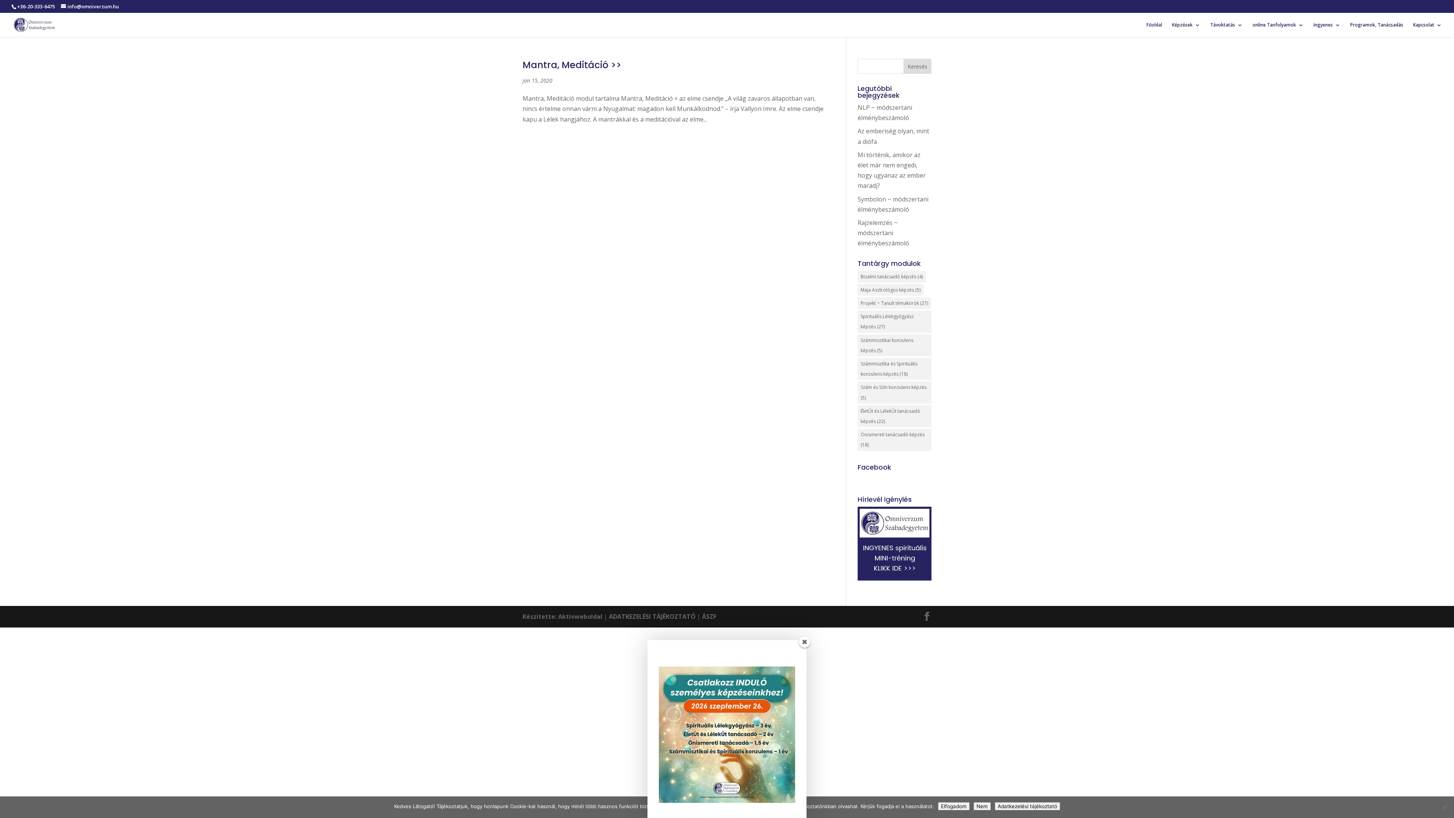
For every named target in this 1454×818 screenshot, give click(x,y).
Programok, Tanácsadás (1376, 25)
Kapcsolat (1423, 25)
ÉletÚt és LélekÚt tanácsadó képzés (890, 416)
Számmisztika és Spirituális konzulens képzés (889, 369)
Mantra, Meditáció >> (572, 65)
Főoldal (1154, 25)
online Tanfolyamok (1274, 25)
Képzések (1182, 25)
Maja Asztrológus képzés (890, 290)
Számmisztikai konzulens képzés (887, 345)
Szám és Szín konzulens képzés (894, 392)
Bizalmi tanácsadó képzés (892, 276)
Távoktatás (1222, 25)
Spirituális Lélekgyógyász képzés (887, 321)
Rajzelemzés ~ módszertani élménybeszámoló (883, 233)
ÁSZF (709, 616)
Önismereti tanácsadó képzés (893, 439)
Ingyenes (1323, 25)
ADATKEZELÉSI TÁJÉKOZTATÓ (652, 616)
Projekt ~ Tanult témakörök (894, 303)
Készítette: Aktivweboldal (562, 616)
